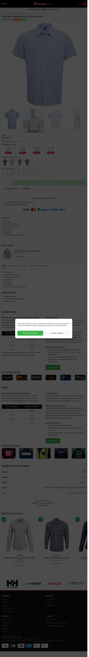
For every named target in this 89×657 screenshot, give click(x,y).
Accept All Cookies (30, 333)
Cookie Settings (57, 333)
